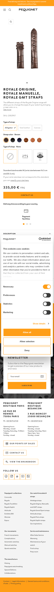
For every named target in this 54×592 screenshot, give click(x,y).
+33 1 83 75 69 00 (12, 421)
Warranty (33, 538)
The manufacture (10, 559)
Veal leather (25, 128)
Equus (6, 520)
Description (9, 234)
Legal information (19, 581)
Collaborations (10, 573)
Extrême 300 (9, 514)
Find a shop (34, 548)
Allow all (27, 332)
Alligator (9, 128)
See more (7, 109)
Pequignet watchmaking (13, 566)
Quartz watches (10, 548)
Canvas (37, 128)
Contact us (27, 195)
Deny (27, 350)
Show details (39, 323)
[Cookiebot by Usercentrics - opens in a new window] (39, 239)
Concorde (8, 497)
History (7, 563)
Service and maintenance (39, 531)
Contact (7, 581)
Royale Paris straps (37, 517)
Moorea (7, 517)
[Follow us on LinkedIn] (28, 477)
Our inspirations (36, 524)
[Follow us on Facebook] (6, 477)
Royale (7, 500)
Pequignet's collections (12, 493)
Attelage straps (36, 500)
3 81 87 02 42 (37, 421)
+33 (32, 421)
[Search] (10, 10)
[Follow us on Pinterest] (17, 477)
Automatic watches (11, 542)
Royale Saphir (9, 507)
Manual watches (10, 545)
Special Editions (10, 570)
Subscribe (27, 385)
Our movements (10, 531)
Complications (9, 538)
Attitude (7, 510)
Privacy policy (16, 583)
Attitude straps (35, 514)
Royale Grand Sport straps (40, 510)
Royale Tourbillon (10, 504)
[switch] (47, 295)
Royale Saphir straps (37, 520)
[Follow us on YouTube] (22, 477)
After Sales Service (37, 535)
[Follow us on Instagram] (11, 477)
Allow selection (27, 341)
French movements (11, 535)
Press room (34, 552)
